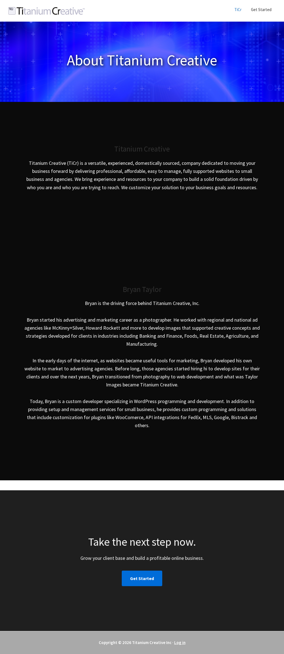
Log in (180, 642)
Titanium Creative (29, 10)
